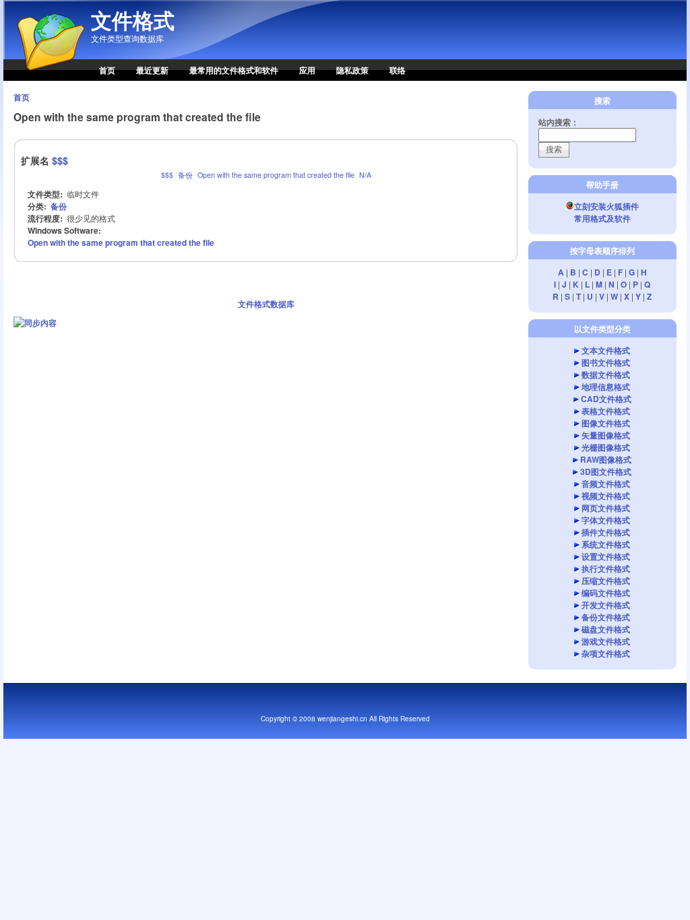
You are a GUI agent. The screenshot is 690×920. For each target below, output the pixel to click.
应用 (307, 70)
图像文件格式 (606, 423)
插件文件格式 (606, 532)
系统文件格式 (606, 544)
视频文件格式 (606, 496)
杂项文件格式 (606, 653)
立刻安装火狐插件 (606, 206)
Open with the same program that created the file (275, 175)
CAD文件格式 (606, 399)
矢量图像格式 (606, 435)
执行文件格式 (606, 568)
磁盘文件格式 (606, 629)
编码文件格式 (606, 593)
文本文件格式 (606, 350)
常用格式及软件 (602, 218)
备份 (185, 175)
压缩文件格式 (606, 580)
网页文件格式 (606, 508)
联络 (397, 70)
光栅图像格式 (606, 447)
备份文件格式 (606, 617)
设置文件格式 (606, 556)
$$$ (60, 160)
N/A (365, 175)
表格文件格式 (606, 411)
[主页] (43, 77)
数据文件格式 (606, 374)
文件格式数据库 (266, 304)
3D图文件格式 (605, 471)
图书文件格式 (606, 362)
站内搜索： (558, 122)
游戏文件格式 (606, 641)
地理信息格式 (606, 387)
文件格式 (133, 20)
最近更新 (152, 70)
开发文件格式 (606, 605)
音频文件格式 (606, 484)
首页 (107, 70)
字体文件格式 (606, 520)
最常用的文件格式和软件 (233, 70)
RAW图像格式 (605, 459)
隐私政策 (352, 70)
